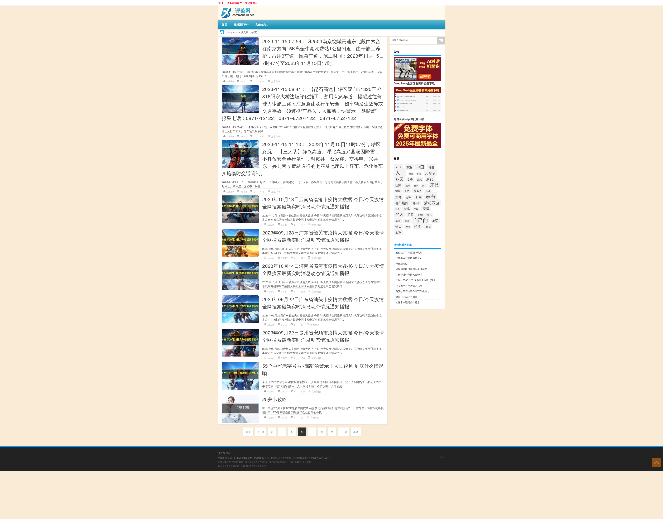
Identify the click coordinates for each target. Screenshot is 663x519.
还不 (417, 226)
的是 (410, 214)
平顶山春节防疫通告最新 (409, 258)
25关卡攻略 (274, 399)
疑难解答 (306, 457)
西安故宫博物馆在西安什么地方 (412, 291)
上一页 (260, 431)
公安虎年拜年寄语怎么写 (409, 285)
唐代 (429, 179)
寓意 (397, 191)
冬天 (399, 179)
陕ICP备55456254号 (320, 457)
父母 (416, 208)
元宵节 (430, 172)
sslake (230, 81)
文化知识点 (251, 2)
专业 (409, 167)
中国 (420, 166)
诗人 (398, 226)
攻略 (398, 197)
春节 (431, 196)
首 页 (221, 2)
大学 (416, 185)
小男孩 (442, 457)
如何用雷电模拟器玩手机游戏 (411, 269)
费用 (408, 226)
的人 (399, 214)
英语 (435, 220)
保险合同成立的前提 (406, 296)
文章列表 (276, 81)
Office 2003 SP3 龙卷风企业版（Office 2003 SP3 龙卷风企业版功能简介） (418, 280)
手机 (428, 191)
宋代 (434, 185)
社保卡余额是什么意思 (408, 302)
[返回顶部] (656, 462)
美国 (398, 221)
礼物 (420, 215)
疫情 (425, 208)
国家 (398, 185)
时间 (418, 197)
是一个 (416, 203)
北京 (419, 179)
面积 (398, 232)
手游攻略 (315, 417)
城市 (407, 185)
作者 (419, 173)
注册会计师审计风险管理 (409, 274)
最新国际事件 (234, 2)
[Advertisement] (103, 495)
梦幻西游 (431, 202)
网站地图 (296, 457)
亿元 (411, 173)
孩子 (424, 185)
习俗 (431, 167)
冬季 (410, 179)
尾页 (355, 431)
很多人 (418, 191)
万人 (398, 167)
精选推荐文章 (284, 457)
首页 (248, 431)
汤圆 (397, 208)
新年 (408, 197)
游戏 (407, 208)
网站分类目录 (271, 457)
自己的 (420, 220)
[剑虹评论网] (236, 6)
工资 (407, 191)
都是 (428, 227)
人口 (400, 172)
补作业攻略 (402, 263)
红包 (429, 215)
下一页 (343, 431)
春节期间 (402, 202)
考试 (407, 221)
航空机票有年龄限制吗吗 (409, 252)
